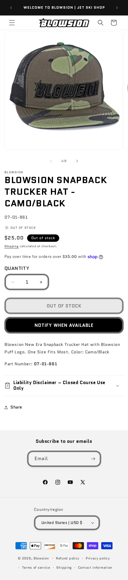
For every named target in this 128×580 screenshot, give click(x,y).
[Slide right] (77, 161)
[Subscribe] (93, 459)
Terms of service (36, 567)
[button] (11, 22)
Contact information (95, 567)
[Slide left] (50, 161)
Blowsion (41, 558)
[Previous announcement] (11, 7)
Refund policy (67, 558)
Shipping (11, 246)
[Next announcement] (117, 7)
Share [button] (16, 407)
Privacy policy (98, 558)
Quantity (16, 268)
